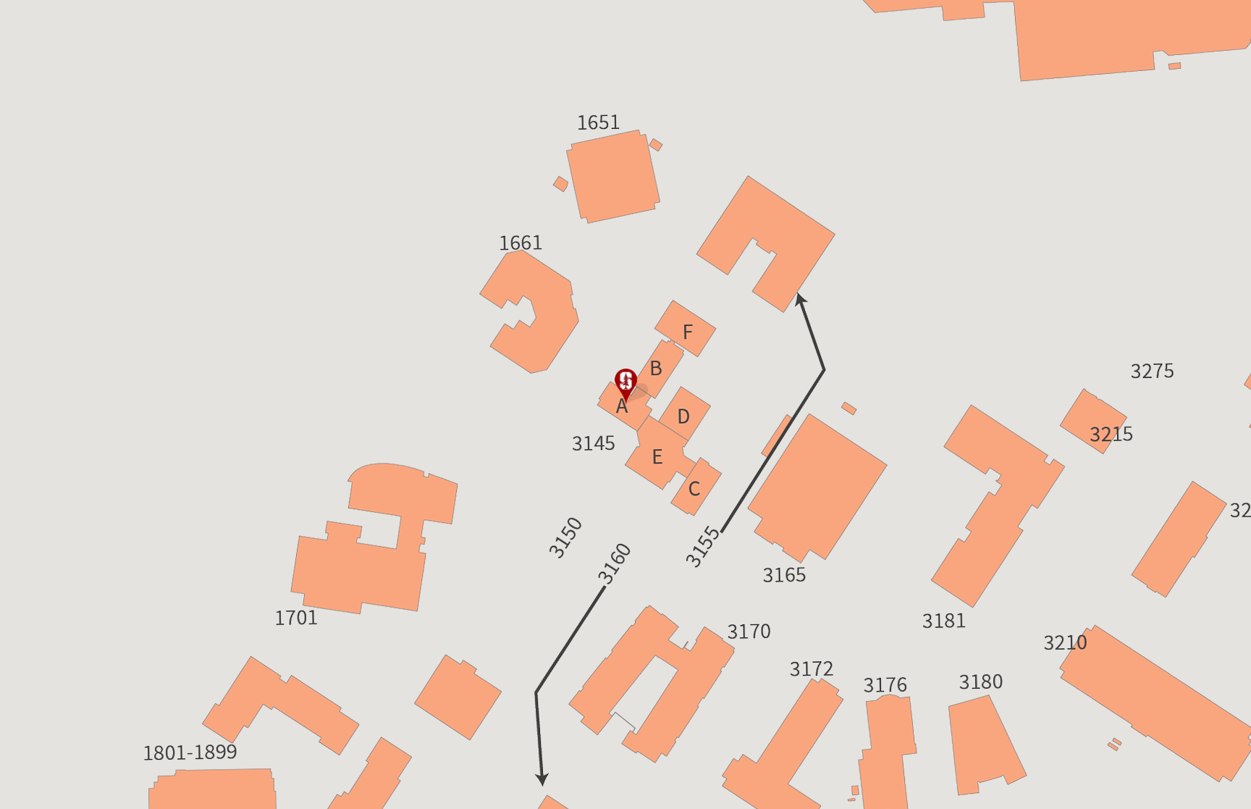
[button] (625, 387)
